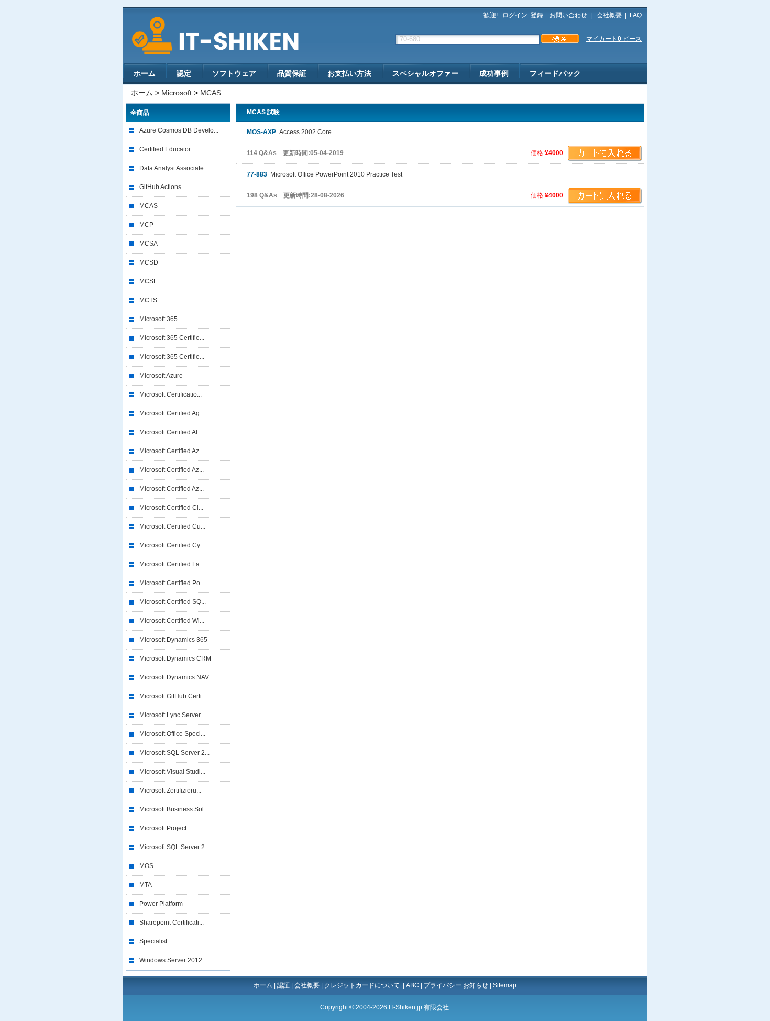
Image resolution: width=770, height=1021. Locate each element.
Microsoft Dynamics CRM (175, 658)
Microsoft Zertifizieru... (170, 790)
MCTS (148, 300)
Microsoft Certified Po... (172, 583)
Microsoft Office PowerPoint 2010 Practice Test (324, 174)
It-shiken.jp (212, 36)
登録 (537, 15)
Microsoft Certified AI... (170, 432)
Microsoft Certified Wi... (171, 620)
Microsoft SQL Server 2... (174, 752)
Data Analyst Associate (171, 168)
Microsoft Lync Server (170, 715)
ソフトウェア (234, 73)
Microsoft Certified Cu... (172, 526)
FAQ (636, 15)
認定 (184, 73)
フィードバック (555, 73)
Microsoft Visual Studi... (172, 771)
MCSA (148, 243)
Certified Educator (165, 149)
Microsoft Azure (161, 375)
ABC (412, 985)
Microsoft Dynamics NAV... (176, 677)
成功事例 (494, 73)
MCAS (210, 93)
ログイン (514, 15)
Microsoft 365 (158, 319)
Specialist (153, 941)
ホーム (145, 73)
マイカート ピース (614, 38)
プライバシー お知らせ (456, 985)
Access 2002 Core (289, 132)
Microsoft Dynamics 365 (173, 639)
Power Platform (161, 903)
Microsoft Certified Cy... (171, 545)
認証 (283, 985)
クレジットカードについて (362, 985)
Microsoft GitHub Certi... (172, 696)
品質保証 (291, 73)
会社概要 (608, 15)
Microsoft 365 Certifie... (171, 338)
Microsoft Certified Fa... (171, 564)
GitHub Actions (160, 187)
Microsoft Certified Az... (171, 451)
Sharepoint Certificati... (171, 922)
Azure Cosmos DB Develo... (178, 130)
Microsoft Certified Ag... (171, 413)
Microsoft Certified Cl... (171, 507)
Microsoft (176, 93)
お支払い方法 (349, 73)
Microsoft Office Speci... (172, 734)
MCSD (148, 262)
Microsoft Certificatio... (170, 394)
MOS (146, 866)
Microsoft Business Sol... (173, 809)
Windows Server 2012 (170, 960)
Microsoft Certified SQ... (172, 602)
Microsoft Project (162, 828)
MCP (146, 224)
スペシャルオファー (425, 73)
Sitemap (504, 985)
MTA (145, 884)
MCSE (148, 281)
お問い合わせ (568, 15)
